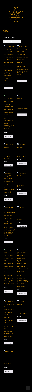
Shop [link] (8, 34)
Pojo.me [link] (13, 388)
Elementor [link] (18, 389)
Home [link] (4, 34)
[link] (16, 14)
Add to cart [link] (8, 88)
